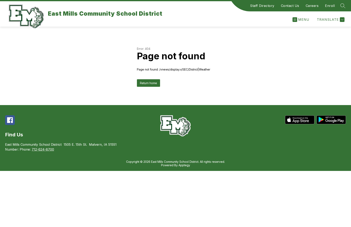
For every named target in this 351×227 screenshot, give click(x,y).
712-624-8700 (43, 149)
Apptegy (184, 165)
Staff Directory (262, 6)
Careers (312, 6)
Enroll (330, 6)
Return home (148, 83)
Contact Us (290, 6)
